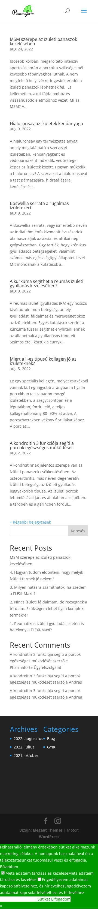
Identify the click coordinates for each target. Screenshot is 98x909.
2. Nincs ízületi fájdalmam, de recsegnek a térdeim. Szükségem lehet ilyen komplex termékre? (48, 608)
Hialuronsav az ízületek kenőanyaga (46, 123)
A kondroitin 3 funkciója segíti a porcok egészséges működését (42, 445)
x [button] (1, 905)
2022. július (24, 747)
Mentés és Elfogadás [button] (19, 899)
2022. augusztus (28, 738)
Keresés (78, 530)
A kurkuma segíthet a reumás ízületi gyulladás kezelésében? (46, 283)
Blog (51, 738)
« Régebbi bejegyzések (30, 522)
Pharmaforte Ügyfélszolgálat (35, 667)
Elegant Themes (48, 830)
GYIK (51, 747)
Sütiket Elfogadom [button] (54, 899)
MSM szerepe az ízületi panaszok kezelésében (43, 41)
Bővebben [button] (9, 866)
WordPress (49, 836)
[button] (34, 873)
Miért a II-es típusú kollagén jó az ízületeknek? (43, 361)
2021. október (26, 755)
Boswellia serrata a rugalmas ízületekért (39, 205)
